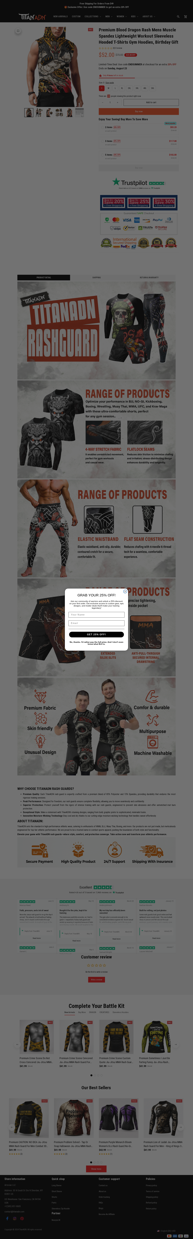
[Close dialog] (125, 591)
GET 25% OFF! (96, 634)
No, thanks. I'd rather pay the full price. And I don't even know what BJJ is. (96, 643)
